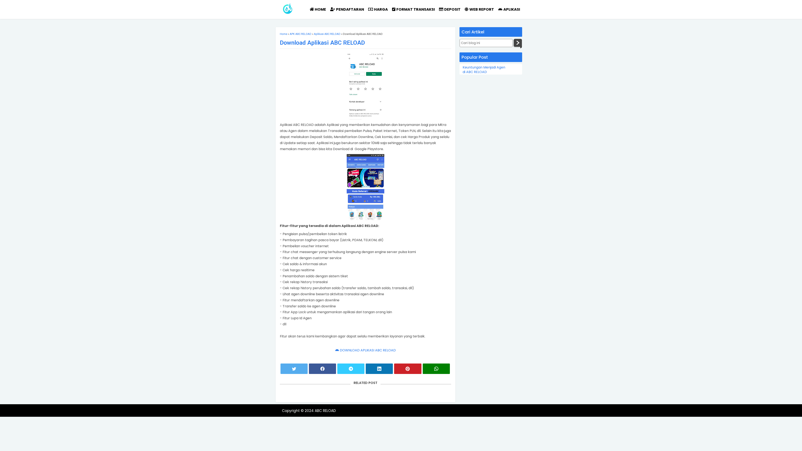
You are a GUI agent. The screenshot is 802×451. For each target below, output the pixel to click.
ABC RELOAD (325, 410)
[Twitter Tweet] (294, 369)
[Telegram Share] (351, 369)
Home (283, 33)
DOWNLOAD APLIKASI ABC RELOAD (367, 350)
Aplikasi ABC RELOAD (327, 33)
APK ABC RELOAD (300, 33)
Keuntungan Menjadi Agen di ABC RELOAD (484, 69)
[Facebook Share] (322, 369)
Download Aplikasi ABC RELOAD (322, 42)
